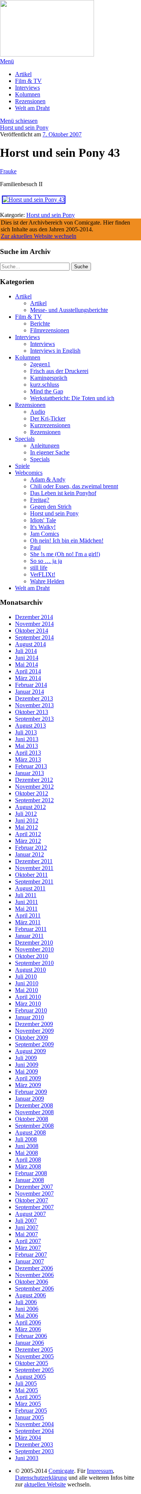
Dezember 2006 (34, 1268)
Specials (25, 439)
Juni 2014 (26, 657)
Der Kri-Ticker (47, 418)
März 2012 (28, 841)
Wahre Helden (47, 581)
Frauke (8, 171)
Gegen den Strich (50, 506)
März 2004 (28, 1437)
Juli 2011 (25, 895)
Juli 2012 (26, 813)
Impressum (100, 1471)
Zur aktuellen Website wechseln (38, 236)
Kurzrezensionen (50, 425)
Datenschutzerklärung (41, 1477)
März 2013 (28, 759)
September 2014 (34, 637)
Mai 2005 (26, 1390)
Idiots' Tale (43, 520)
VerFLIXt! (42, 574)
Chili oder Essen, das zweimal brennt (74, 486)
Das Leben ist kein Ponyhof (63, 493)
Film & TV (28, 81)
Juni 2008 (26, 1146)
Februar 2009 (31, 1092)
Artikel (23, 74)
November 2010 (34, 949)
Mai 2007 (26, 1234)
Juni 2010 (26, 983)
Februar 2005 (31, 1410)
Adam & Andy (47, 479)
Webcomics (28, 472)
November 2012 (34, 786)
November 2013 (34, 705)
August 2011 (30, 888)
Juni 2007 (26, 1227)
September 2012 (34, 800)
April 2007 (28, 1241)
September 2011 (34, 881)
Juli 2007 (26, 1220)
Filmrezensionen (49, 330)
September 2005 (34, 1370)
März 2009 (28, 1085)
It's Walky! (43, 527)
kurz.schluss (44, 384)
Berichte (40, 323)
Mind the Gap (46, 391)
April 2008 (28, 1159)
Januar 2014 (29, 691)
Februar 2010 (31, 1010)
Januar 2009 (29, 1098)
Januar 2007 (29, 1261)
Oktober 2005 (31, 1363)
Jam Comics (44, 534)
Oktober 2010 (31, 956)
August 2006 (30, 1295)
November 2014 (34, 624)
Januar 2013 (29, 773)
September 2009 (34, 1044)
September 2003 (34, 1451)
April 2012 (28, 834)
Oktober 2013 (31, 712)
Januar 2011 (29, 936)
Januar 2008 (29, 1180)
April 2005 (28, 1397)
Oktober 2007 (31, 1200)
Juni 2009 (26, 1064)
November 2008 (34, 1112)
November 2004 (34, 1424)
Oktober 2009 (31, 1037)
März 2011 (28, 922)
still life (38, 567)
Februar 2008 (31, 1173)
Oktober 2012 (31, 793)
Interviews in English (55, 350)
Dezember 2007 (34, 1187)
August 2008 (30, 1132)
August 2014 (30, 644)
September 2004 (34, 1431)
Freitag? (39, 500)
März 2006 (28, 1329)
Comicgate (61, 1471)
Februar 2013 (31, 766)
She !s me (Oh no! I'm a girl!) (65, 554)
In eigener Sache (50, 452)
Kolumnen (27, 94)
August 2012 (30, 807)
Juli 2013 (26, 732)
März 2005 (28, 1404)
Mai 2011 (26, 908)
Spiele (22, 466)
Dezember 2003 (34, 1444)
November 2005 (34, 1356)
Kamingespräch (48, 378)
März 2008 (28, 1166)
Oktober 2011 (31, 875)
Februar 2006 (31, 1336)
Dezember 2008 (34, 1105)
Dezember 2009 (34, 1024)
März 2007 (28, 1248)
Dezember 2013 (34, 698)
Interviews (27, 87)
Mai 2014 (26, 664)
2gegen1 (40, 364)
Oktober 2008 (31, 1119)
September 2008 (34, 1125)
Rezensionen (30, 101)
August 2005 (30, 1376)
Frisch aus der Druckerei (59, 371)
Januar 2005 (29, 1417)
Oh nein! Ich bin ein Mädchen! (66, 540)
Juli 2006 (26, 1302)
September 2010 (34, 963)
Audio (37, 411)
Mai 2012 (26, 827)
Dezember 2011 (34, 861)
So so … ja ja (46, 561)
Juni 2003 (26, 1458)
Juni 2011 (26, 902)
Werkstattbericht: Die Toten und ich (72, 398)
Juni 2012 (26, 820)
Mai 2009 (26, 1071)
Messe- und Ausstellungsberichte (69, 310)
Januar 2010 (29, 1017)
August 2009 (30, 1051)
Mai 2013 (26, 746)
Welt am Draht (32, 108)
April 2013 (28, 752)
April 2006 (28, 1322)
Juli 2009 (26, 1058)
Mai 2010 (26, 990)
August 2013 (30, 725)
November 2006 (34, 1275)
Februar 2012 (31, 847)
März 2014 (28, 678)
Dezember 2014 (34, 617)
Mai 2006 (26, 1315)
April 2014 (28, 671)
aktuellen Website (45, 1484)
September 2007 (34, 1207)
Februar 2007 (31, 1254)
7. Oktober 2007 (62, 134)
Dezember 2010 (34, 942)
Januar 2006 (29, 1343)
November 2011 (34, 868)
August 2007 (30, 1214)
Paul (35, 547)
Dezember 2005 (34, 1349)
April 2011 (28, 915)
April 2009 (28, 1078)
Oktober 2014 (31, 630)
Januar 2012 (29, 854)
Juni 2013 (26, 739)
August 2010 (30, 969)
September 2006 (34, 1288)
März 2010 (28, 1003)
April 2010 (28, 997)
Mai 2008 (26, 1153)
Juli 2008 (26, 1139)
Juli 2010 (26, 976)
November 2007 (34, 1193)
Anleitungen (44, 445)
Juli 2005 (26, 1383)
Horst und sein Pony (24, 127)
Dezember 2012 (34, 780)
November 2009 (34, 1031)
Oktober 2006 (31, 1281)
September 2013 (34, 719)
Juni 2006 (26, 1309)
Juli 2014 (26, 651)
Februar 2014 (31, 685)
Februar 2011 (31, 929)
